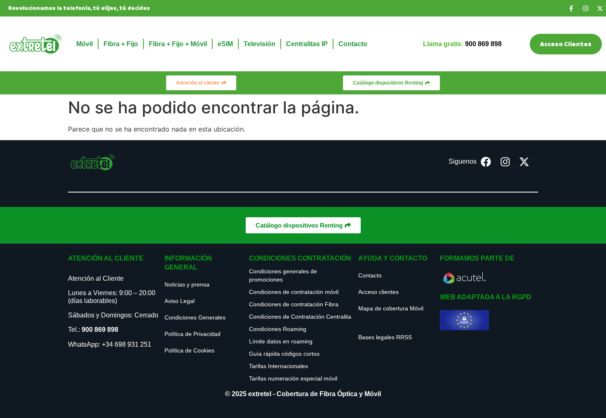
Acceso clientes (378, 292)
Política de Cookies (189, 350)
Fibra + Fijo (120, 43)
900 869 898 (100, 329)
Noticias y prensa (186, 284)
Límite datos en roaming (280, 341)
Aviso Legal (179, 301)
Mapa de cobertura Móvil (390, 308)
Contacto (352, 43)
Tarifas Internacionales (278, 366)
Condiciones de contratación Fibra (293, 304)
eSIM (225, 43)
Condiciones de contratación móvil (293, 292)
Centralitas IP (307, 43)
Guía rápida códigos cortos (284, 353)
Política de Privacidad (192, 334)
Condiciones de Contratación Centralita (300, 316)
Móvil (84, 43)
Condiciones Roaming (277, 329)
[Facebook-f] (571, 8)
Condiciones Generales (194, 317)
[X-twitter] (600, 8)
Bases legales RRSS (385, 337)
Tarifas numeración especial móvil (293, 378)
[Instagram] (585, 8)
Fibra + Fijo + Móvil (178, 43)
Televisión (259, 43)
